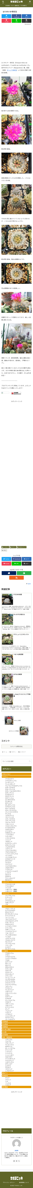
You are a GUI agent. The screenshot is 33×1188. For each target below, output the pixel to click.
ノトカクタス (9, 834)
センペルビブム (10, 1000)
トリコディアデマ (10, 926)
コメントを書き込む (16, 746)
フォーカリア (9, 933)
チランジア (8, 897)
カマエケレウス (10, 806)
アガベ (7, 955)
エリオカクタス (10, 799)
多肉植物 (5, 951)
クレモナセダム (10, 979)
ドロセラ (8, 1002)
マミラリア (8, 864)
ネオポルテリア (22, 547)
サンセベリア (9, 989)
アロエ (7, 960)
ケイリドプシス (10, 915)
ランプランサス (10, 943)
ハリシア (8, 840)
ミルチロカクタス (10, 866)
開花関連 (5, 1087)
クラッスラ (8, 976)
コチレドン (8, 986)
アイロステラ (9, 778)
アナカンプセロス (11, 958)
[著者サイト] (9, 573)
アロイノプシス (10, 908)
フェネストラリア (11, 931)
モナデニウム (9, 1017)
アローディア (9, 1043)
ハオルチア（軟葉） (11, 891)
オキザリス (8, 1046)
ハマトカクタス (10, 838)
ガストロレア (9, 974)
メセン (4, 906)
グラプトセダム (10, 981)
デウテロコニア (10, 901)
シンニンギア (9, 1055)
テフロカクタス (10, 827)
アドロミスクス (10, 956)
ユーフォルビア (10, 1019)
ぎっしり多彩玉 (12, 70)
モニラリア (8, 942)
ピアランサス (9, 1007)
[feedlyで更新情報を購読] (24, 573)
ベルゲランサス (10, 938)
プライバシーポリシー (9, 1182)
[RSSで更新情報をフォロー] (16, 578)
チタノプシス (9, 922)
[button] (29, 761)
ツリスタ (8, 887)
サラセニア (8, 988)
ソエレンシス (9, 824)
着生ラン (5, 1073)
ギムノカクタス (10, 808)
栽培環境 (5, 1035)
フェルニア (8, 1010)
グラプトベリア (10, 982)
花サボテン (8, 880)
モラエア (8, 1067)
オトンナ (8, 963)
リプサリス (8, 869)
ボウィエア (8, 1064)
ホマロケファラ (10, 859)
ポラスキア (8, 860)
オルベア (8, 965)
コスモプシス (9, 815)
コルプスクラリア (11, 919)
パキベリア (8, 1005)
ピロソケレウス (10, 845)
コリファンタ (9, 817)
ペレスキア (8, 855)
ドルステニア (9, 1060)
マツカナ (8, 862)
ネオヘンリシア (10, 929)
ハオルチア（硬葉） (11, 889)
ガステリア (8, 972)
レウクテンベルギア (11, 871)
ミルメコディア (10, 1016)
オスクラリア (9, 912)
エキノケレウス (10, 789)
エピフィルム (9, 798)
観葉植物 (5, 1076)
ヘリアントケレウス (11, 853)
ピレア (7, 1009)
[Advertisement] (16, 42)
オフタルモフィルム (11, 914)
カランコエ (8, 969)
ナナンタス (8, 928)
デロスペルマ (9, 924)
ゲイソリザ (8, 1050)
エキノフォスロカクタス (13, 791)
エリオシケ (6, 547)
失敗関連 (5, 1022)
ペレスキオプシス (11, 857)
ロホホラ (8, 876)
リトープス (8, 945)
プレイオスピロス (11, 935)
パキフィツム (9, 1003)
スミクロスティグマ (11, 921)
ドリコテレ (8, 831)
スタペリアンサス (10, 993)
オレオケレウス (10, 805)
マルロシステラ (10, 940)
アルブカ (8, 1041)
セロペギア (8, 1057)
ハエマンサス (9, 1062)
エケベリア (8, 962)
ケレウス (8, 813)
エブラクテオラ (10, 910)
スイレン (8, 1079)
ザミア (7, 1078)
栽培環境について (24, 1182)
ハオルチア (5, 882)
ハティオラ (8, 836)
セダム (7, 995)
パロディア (8, 841)
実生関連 (5, 1024)
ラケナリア (8, 1069)
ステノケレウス (10, 820)
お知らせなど (6, 774)
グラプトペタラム (11, 984)
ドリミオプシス (10, 1058)
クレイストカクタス (11, 812)
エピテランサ (9, 796)
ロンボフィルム (10, 948)
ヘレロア (8, 936)
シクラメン (8, 1051)
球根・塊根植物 (7, 1037)
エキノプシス (9, 792)
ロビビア (8, 874)
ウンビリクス (9, 1044)
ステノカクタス (10, 819)
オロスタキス (9, 967)
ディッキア (8, 899)
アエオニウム (9, 953)
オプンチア (8, 803)
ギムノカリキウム (11, 810)
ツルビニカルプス (11, 826)
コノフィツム (9, 917)
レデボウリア (9, 1071)
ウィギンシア (9, 782)
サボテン (14, 547)
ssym (16, 1150)
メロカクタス (9, 867)
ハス (6, 1081)
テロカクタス (9, 829)
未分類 (4, 1032)
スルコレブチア (10, 822)
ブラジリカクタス (10, 850)
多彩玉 (4, 550)
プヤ (6, 904)
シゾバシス (8, 1053)
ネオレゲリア (9, 902)
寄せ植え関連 (6, 1029)
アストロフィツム (11, 780)
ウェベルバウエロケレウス (13, 785)
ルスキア (8, 947)
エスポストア (9, 794)
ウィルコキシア (10, 784)
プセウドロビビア (11, 852)
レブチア (8, 873)
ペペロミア (8, 1014)
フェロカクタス (10, 846)
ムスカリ (8, 1065)
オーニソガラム (10, 1048)
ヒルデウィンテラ (11, 843)
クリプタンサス (10, 895)
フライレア (8, 848)
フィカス (8, 1083)
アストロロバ (9, 886)
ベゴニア (8, 1012)
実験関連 (5, 1027)
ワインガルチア (10, 878)
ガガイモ (8, 970)
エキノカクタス (10, 787)
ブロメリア (5, 893)
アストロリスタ (10, 884)
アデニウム (8, 1039)
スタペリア (8, 991)
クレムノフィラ (10, 977)
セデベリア (8, 996)
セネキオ (8, 998)
